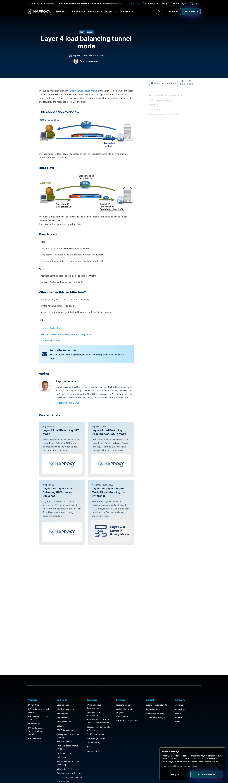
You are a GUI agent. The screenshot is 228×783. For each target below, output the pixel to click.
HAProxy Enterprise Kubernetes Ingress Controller (36, 731)
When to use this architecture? (62, 292)
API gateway (62, 713)
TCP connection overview (160, 100)
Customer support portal (157, 705)
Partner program (123, 705)
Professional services (155, 713)
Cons (42, 269)
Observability (63, 781)
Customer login (178, 3)
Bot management (64, 741)
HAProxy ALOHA (34, 738)
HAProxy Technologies (52, 328)
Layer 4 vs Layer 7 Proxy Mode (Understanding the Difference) (108, 492)
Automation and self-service (69, 773)
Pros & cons (48, 234)
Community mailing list (156, 717)
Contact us (134, 3)
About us (179, 705)
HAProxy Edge (33, 723)
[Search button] (159, 11)
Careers (178, 717)
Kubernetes (62, 757)
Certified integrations (96, 734)
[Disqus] (86, 578)
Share (190, 83)
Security (60, 726)
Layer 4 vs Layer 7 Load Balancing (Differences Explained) (58, 492)
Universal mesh (64, 753)
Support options (153, 709)
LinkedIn (67, 402)
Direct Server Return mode (83, 90)
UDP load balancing (65, 709)
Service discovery (64, 769)
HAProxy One (33, 705)
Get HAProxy (191, 11)
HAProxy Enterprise (50, 340)
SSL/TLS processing (65, 730)
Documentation (151, 3)
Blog (164, 3)
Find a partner (122, 716)
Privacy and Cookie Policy (172, 766)
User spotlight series (96, 738)
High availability (64, 721)
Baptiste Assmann (67, 381)
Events (178, 713)
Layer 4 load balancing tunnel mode (166, 95)
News (177, 721)
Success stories (93, 751)
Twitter (59, 402)
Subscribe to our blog (165, 83)
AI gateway (62, 717)
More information (190, 766)
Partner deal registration (127, 720)
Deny (174, 774)
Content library (93, 742)
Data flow (153, 105)
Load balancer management (69, 777)
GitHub (76, 402)
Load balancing (64, 705)
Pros (42, 241)
